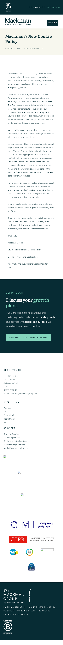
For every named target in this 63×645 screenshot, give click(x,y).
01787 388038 (10, 390)
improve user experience (34, 123)
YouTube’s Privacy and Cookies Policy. (24, 249)
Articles (10, 49)
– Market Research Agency (29, 607)
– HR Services (16, 614)
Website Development (28, 49)
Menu (54, 22)
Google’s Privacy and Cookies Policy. (24, 257)
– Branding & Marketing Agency (27, 611)
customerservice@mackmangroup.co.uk (21, 393)
